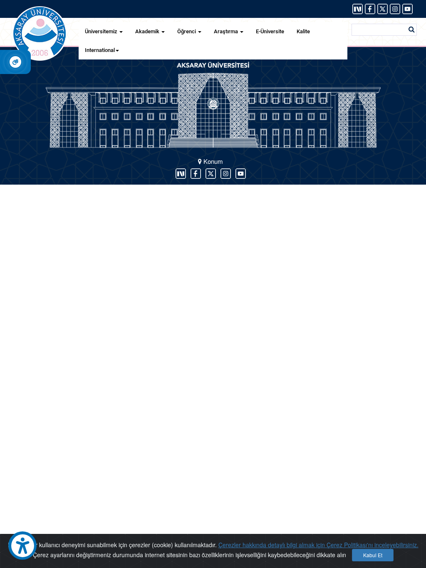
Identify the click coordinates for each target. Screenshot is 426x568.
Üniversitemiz (102, 31)
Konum (212, 161)
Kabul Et (372, 554)
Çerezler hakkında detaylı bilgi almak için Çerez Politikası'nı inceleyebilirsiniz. (318, 545)
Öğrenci (187, 31)
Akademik (148, 31)
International (100, 50)
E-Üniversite (270, 31)
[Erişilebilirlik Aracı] (22, 545)
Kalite (303, 31)
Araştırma (226, 31)
